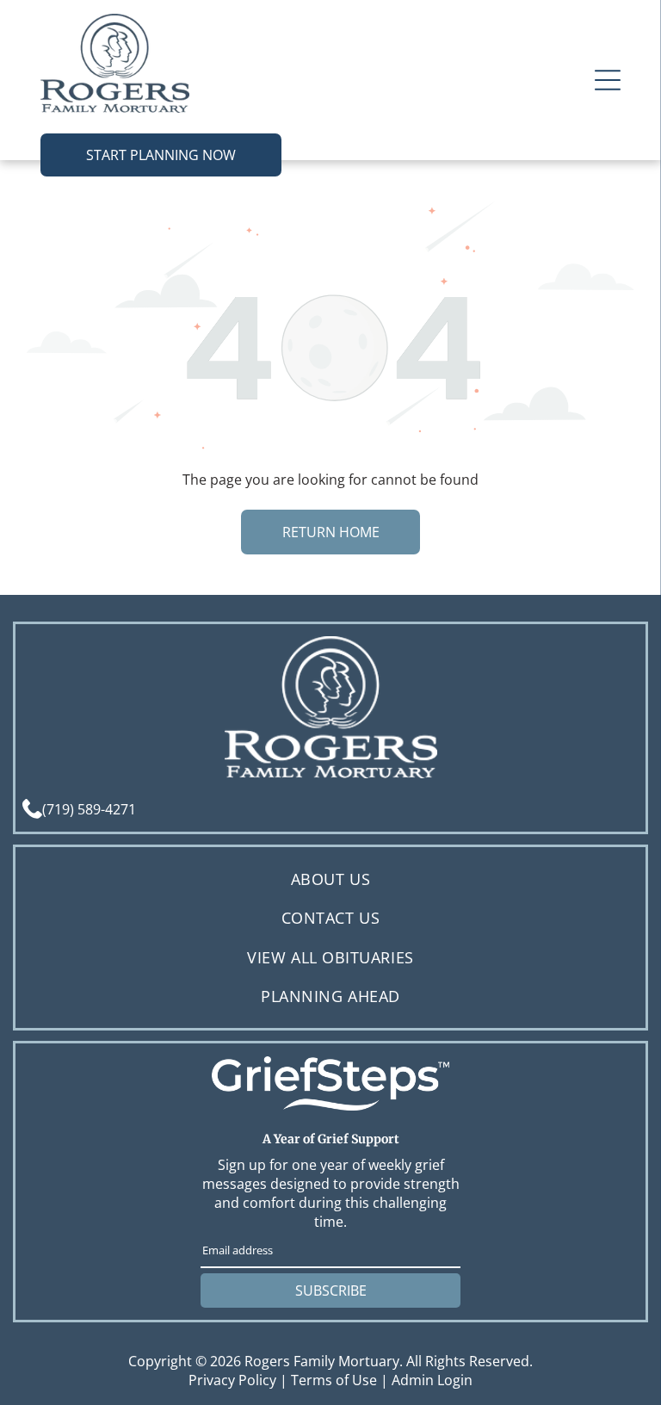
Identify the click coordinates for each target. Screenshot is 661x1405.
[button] (608, 80)
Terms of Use (334, 1380)
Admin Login (432, 1380)
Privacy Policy (232, 1380)
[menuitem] (330, 879)
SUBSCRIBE (331, 1290)
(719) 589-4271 (89, 809)
